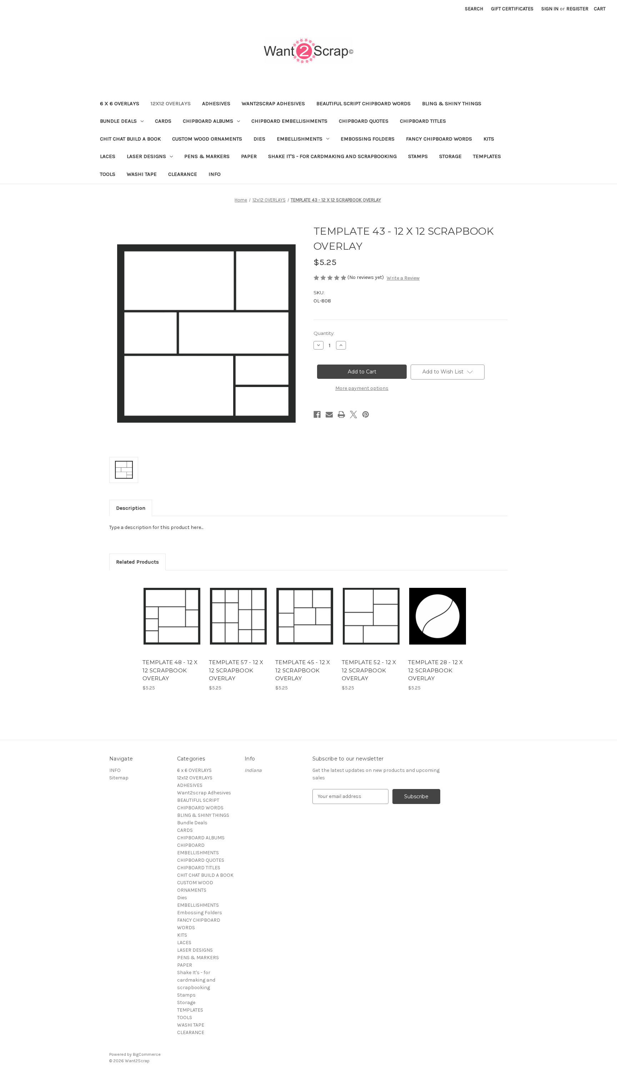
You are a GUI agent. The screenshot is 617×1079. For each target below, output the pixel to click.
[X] (353, 414)
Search (474, 9)
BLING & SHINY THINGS (451, 103)
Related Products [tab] (137, 562)
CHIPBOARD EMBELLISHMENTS (289, 121)
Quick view (171, 610)
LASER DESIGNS (146, 156)
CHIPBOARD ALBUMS (208, 121)
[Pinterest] (365, 414)
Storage (450, 156)
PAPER (249, 156)
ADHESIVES (216, 103)
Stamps (418, 156)
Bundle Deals (118, 121)
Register (577, 9)
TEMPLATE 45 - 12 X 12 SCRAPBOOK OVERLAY (302, 670)
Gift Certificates (512, 9)
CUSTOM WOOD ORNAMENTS (207, 139)
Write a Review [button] (403, 278)
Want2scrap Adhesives (273, 103)
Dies (259, 139)
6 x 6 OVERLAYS (119, 103)
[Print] (341, 414)
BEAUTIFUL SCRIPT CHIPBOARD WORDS (363, 103)
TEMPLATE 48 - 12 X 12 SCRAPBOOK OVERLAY (170, 670)
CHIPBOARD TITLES (423, 121)
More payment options (361, 388)
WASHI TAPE (142, 174)
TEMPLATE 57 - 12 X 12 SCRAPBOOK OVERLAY (236, 670)
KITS (488, 139)
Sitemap (119, 778)
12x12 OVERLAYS (171, 103)
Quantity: (324, 333)
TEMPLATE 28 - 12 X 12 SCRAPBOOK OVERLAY (435, 670)
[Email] (329, 414)
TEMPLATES (487, 156)
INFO (215, 174)
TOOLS (107, 174)
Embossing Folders (368, 139)
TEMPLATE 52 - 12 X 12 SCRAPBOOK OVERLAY (369, 670)
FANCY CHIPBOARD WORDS (439, 139)
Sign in (549, 9)
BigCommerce (147, 1054)
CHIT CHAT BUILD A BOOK (130, 139)
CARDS (163, 121)
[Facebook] (317, 414)
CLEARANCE (182, 174)
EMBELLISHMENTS (299, 139)
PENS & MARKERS (207, 156)
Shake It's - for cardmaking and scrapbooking (332, 156)
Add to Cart (172, 622)
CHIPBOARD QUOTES (363, 121)
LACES (107, 156)
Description (130, 508)
